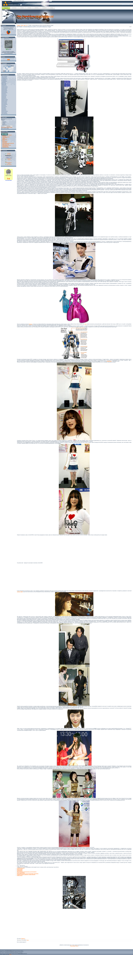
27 (5, 71)
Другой (3, 123)
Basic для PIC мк (5, 144)
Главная (6, 7)
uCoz (10, 954)
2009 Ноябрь (4, 101)
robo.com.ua (4, 137)
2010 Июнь (4, 108)
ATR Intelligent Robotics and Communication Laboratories (27, 873)
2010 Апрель (4, 106)
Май (24, 25)
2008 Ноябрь (4, 89)
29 (8, 71)
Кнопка (36, 7)
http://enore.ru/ (45, 16)
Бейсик (3, 122)
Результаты (3, 127)
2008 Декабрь (4, 90)
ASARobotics (4, 139)
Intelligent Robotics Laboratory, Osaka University (26, 874)
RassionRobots (5, 146)
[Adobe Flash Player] (8, 33)
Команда (14, 7)
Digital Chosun (19, 875)
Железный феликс (6, 136)
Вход (51, 7)
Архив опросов (9, 127)
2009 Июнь (4, 96)
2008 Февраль (4, 78)
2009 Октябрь (4, 100)
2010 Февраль (4, 104)
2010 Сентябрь (5, 111)
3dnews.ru (23, 938)
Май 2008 (8, 64)
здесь (85, 324)
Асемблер (4, 121)
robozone (4, 135)
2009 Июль (4, 97)
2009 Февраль (4, 92)
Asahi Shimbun (20, 870)
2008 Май (4, 82)
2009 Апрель (4, 94)
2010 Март (4, 105)
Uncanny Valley (20, 591)
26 (4, 71)
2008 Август (4, 85)
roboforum (10, 134)
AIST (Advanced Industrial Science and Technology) (26, 871)
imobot (3, 138)
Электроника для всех (6, 145)
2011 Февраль (4, 113)
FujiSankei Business (21, 868)
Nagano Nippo (19, 869)
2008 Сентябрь (5, 86)
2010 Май (4, 107)
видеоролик (109, 361)
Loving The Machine (21, 872)
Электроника (4, 141)
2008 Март (4, 79)
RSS (9, 2)
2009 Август (4, 98)
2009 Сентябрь (5, 99)
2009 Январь (4, 91)
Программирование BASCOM (8, 143)
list (7, 157)
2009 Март (4, 93)
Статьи (29, 7)
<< (6, 157)
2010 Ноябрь (4, 112)
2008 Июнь (4, 83)
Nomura (30, 324)
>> (10, 157)
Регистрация (72, 945)
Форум (21, 7)
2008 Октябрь (4, 87)
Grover (3, 140)
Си (2, 120)
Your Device (4, 142)
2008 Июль (4, 84)
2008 (22, 25)
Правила (44, 7)
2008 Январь (4, 77)
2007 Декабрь (4, 76)
